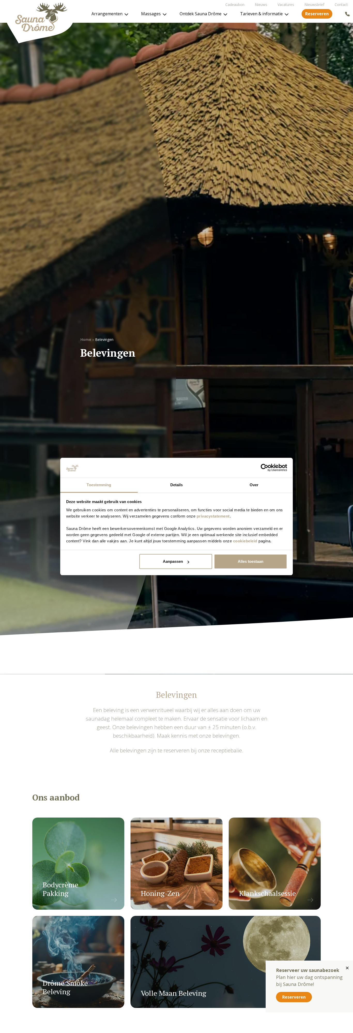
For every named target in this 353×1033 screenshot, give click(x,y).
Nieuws (261, 4)
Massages (151, 14)
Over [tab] (254, 485)
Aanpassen (173, 561)
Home (85, 339)
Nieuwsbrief (314, 4)
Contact (341, 4)
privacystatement (213, 516)
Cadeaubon (234, 4)
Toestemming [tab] (99, 485)
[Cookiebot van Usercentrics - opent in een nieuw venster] (264, 468)
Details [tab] (176, 485)
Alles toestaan (250, 561)
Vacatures (286, 4)
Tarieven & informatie (261, 14)
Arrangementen (106, 14)
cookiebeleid (245, 541)
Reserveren (317, 14)
